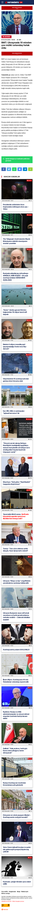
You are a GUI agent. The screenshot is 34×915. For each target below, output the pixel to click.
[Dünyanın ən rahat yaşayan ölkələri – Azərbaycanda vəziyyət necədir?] (17, 801)
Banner (7, 36)
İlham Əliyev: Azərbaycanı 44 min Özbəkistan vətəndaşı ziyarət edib (16, 681)
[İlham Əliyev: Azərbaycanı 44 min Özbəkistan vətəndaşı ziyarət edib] (17, 665)
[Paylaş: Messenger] (19, 169)
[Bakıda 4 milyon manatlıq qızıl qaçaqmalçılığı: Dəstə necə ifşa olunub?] (17, 330)
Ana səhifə (4, 891)
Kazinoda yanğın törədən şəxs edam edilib (17, 883)
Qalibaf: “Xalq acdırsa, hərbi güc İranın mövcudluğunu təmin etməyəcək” (15, 750)
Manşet (30, 286)
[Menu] (3, 2)
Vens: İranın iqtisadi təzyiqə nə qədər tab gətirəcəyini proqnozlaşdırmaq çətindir (17, 849)
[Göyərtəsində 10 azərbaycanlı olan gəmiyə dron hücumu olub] (17, 364)
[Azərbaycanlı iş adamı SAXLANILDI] (17, 635)
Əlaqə (18, 891)
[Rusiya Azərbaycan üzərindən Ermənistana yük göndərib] (17, 768)
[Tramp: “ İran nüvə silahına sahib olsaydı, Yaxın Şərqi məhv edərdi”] (17, 534)
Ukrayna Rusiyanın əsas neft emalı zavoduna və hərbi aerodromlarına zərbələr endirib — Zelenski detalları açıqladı (16, 616)
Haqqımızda (12, 891)
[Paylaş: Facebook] (3, 169)
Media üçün (24, 891)
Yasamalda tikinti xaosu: (16, 516)
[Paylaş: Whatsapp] (14, 169)
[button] (30, 169)
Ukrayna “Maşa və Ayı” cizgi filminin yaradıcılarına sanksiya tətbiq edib (16, 582)
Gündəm (29, 354)
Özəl (30, 387)
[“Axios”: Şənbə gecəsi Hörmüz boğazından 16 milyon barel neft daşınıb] (17, 296)
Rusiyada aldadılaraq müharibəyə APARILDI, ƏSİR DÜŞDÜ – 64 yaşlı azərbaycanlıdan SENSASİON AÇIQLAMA (15, 276)
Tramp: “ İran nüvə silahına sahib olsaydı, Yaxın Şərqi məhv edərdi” (16, 550)
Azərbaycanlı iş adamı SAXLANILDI (16, 650)
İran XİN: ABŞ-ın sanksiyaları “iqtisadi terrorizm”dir (13, 412)
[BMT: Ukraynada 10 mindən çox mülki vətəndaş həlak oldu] (17, 22)
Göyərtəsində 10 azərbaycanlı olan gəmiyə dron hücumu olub (16, 380)
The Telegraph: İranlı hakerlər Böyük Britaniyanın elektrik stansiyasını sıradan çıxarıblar (16, 241)
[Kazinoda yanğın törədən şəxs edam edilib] (17, 867)
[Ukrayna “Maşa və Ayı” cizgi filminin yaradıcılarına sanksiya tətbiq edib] (17, 566)
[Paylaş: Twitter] (9, 169)
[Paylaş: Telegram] (25, 169)
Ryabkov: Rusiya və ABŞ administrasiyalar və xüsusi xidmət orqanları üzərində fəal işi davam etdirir (16, 715)
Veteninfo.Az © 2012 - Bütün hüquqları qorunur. (12, 901)
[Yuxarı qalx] (28, 909)
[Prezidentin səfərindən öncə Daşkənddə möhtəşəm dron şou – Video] (17, 190)
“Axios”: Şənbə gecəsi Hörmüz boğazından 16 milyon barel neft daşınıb (15, 312)
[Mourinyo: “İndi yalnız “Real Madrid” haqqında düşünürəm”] (17, 468)
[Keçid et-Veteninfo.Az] (13, 2)
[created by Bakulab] (4, 909)
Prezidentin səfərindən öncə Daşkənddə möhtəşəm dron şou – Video (16, 207)
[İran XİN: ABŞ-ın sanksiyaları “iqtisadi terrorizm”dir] (17, 397)
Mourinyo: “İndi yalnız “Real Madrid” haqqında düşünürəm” (17, 483)
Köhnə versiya (5, 893)
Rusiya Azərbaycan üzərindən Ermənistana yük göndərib (14, 784)
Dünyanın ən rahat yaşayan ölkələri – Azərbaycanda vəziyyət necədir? (17, 816)
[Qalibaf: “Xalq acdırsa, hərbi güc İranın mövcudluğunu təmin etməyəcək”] (17, 734)
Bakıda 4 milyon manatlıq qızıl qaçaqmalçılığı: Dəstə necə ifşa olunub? (14, 346)
